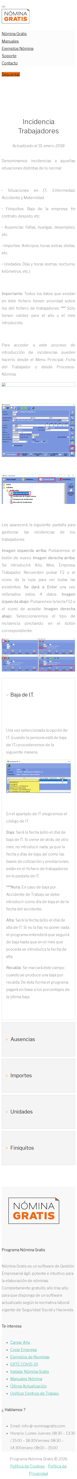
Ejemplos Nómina (17, 48)
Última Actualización (28, 1386)
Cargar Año (20, 1342)
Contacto (10, 63)
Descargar (11, 74)
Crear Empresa (23, 1349)
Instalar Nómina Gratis (29, 1371)
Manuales (10, 41)
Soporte (9, 56)
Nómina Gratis (14, 33)
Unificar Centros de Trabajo (34, 1393)
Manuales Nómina (26, 1379)
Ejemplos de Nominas (29, 1357)
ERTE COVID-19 (24, 1364)
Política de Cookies (27, 1466)
